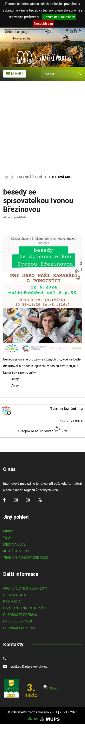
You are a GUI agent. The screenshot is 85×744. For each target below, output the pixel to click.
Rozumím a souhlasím (59, 17)
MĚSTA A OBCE (14, 544)
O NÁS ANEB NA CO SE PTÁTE (25, 608)
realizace (32, 719)
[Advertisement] (42, 125)
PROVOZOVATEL (15, 595)
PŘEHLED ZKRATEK (17, 621)
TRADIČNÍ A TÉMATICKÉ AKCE (25, 558)
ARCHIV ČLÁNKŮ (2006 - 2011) (25, 588)
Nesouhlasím (43, 23)
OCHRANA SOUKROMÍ (19, 628)
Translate (25, 45)
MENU (16, 73)
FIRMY (8, 531)
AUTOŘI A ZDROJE (17, 551)
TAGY (7, 538)
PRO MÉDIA (12, 602)
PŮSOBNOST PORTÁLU (20, 615)
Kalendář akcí (29, 177)
